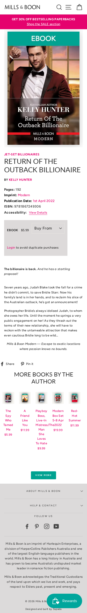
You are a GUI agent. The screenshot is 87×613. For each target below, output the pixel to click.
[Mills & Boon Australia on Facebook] (27, 526)
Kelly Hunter (20, 179)
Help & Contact (43, 505)
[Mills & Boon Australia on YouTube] (56, 526)
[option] (43, 22)
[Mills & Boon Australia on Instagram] (46, 526)
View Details (38, 212)
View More (43, 475)
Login (11, 247)
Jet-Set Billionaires (21, 154)
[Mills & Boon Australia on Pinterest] (36, 526)
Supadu (57, 609)
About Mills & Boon (43, 491)
